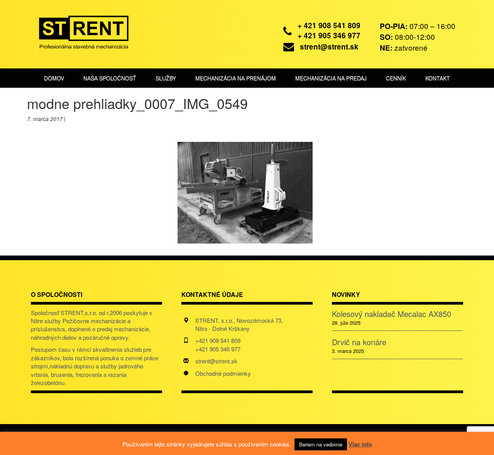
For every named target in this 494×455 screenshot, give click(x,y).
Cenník (396, 78)
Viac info (360, 444)
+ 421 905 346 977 (329, 35)
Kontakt (437, 78)
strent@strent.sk (329, 46)
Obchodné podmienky (223, 373)
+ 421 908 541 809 (329, 25)
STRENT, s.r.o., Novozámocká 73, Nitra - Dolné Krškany (239, 324)
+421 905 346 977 (217, 349)
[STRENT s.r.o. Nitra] (78, 31)
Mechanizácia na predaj (331, 78)
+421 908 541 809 (217, 340)
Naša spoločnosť (109, 78)
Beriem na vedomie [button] (320, 444)
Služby (166, 78)
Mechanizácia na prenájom (235, 78)
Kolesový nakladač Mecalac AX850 (391, 313)
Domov (54, 78)
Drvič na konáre (359, 342)
